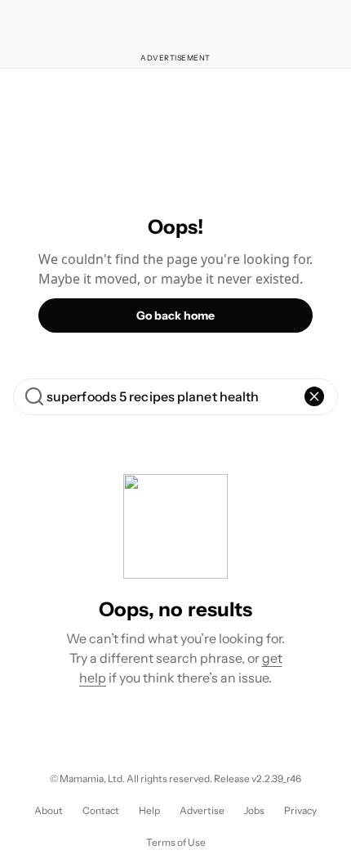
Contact (100, 810)
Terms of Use (176, 842)
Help (149, 810)
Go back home (175, 315)
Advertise (202, 810)
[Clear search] (314, 396)
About (48, 810)
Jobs (254, 810)
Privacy (300, 810)
